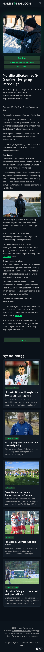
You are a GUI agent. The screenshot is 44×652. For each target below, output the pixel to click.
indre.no (18, 315)
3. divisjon (22, 58)
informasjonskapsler (21, 630)
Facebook (7, 256)
